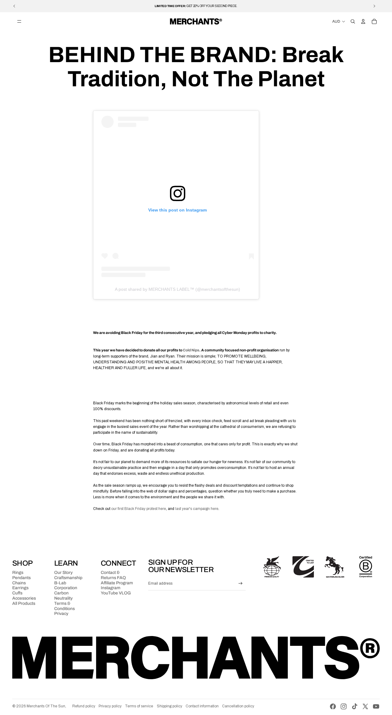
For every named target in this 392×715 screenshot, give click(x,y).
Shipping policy (169, 706)
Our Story (63, 572)
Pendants (21, 577)
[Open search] (352, 21)
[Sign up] (240, 583)
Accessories (24, 598)
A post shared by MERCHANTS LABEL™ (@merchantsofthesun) (177, 289)
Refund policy (83, 706)
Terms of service (139, 706)
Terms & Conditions (64, 606)
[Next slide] (374, 6)
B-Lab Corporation (65, 585)
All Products (23, 603)
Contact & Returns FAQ (113, 575)
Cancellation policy (238, 706)
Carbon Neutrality (63, 596)
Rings (17, 572)
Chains (19, 583)
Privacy (61, 613)
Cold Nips (191, 350)
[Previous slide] (14, 6)
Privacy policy (110, 706)
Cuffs (17, 593)
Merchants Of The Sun (46, 706)
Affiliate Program (117, 583)
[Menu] (19, 21)
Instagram (110, 588)
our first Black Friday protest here (138, 509)
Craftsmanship (68, 577)
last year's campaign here (196, 509)
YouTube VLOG (116, 593)
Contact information (202, 706)
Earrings (20, 588)
